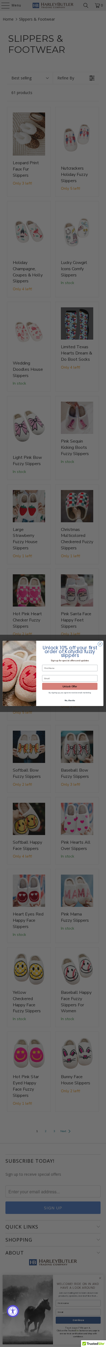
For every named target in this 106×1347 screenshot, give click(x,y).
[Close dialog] (100, 644)
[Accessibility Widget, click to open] (13, 1311)
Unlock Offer (70, 686)
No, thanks (70, 700)
